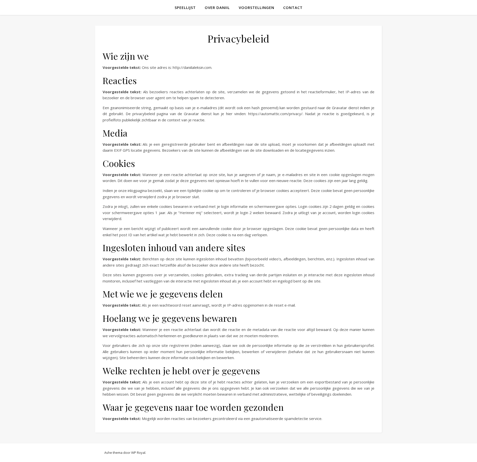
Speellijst (185, 7)
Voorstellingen (256, 7)
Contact (293, 7)
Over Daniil (217, 7)
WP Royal (138, 452)
